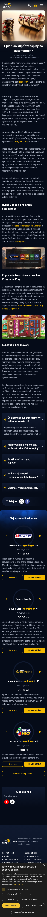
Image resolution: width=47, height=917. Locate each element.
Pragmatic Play (22, 141)
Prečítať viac (19, 884)
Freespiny (23, 82)
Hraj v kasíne (34, 578)
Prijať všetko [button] (11, 905)
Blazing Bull (20, 241)
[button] (23, 912)
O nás (6, 856)
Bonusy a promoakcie (34, 859)
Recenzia (13, 578)
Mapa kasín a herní (33, 856)
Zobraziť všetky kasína (22, 774)
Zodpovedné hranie (11, 859)
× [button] (44, 865)
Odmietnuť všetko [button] (33, 905)
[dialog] (23, 890)
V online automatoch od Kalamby (26, 226)
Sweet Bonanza (25, 305)
